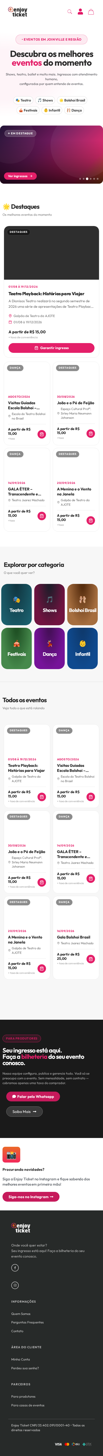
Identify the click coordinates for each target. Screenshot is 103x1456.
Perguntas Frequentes (27, 1322)
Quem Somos (20, 1314)
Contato (17, 1331)
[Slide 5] (94, 179)
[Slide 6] (97, 179)
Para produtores (23, 1396)
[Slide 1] (80, 179)
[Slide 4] (91, 179)
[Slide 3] (87, 178)
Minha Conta (20, 1359)
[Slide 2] (83, 179)
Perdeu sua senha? (25, 1368)
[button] (52, 39)
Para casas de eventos (27, 1405)
